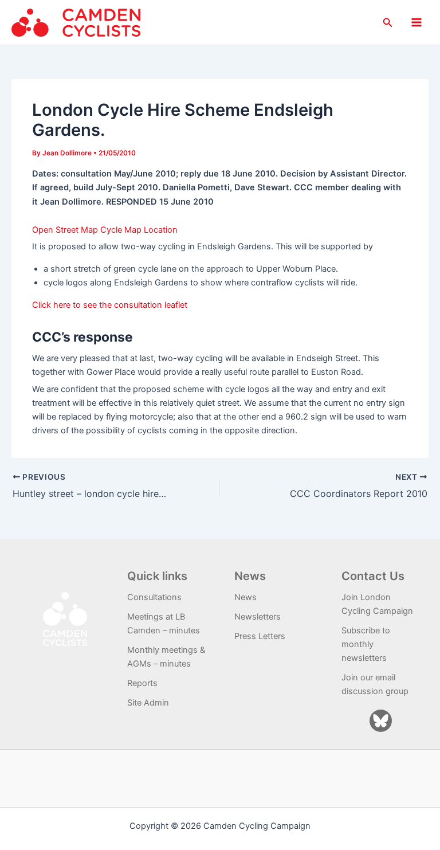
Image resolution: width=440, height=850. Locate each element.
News (245, 597)
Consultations (154, 597)
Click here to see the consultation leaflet (109, 305)
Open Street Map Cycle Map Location (105, 230)
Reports (142, 683)
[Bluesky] (381, 721)
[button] (388, 22)
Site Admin (148, 703)
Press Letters (259, 636)
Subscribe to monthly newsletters (365, 644)
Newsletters (257, 617)
